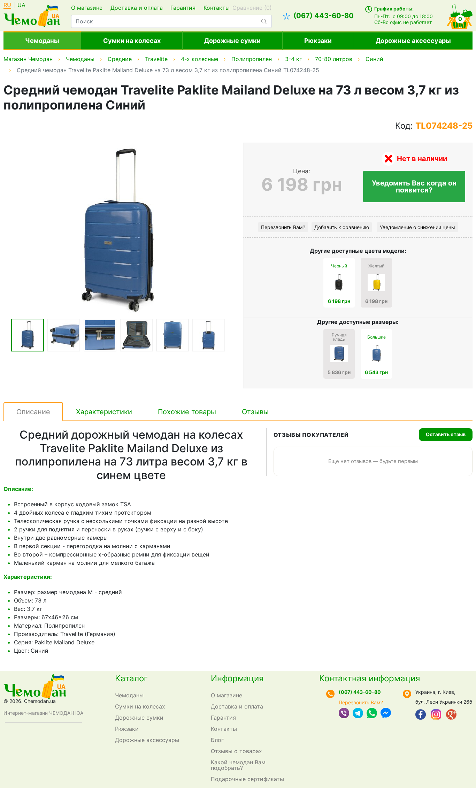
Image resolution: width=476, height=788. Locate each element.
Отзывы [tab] (255, 412)
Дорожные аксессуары (413, 40)
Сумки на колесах (132, 40)
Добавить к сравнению (341, 227)
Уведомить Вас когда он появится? (414, 186)
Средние (120, 58)
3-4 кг (293, 58)
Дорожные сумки (232, 40)
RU (7, 5)
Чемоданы (42, 40)
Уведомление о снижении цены (417, 227)
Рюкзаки (318, 40)
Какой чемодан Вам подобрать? (238, 765)
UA (21, 5)
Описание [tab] (33, 412)
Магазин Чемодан (28, 58)
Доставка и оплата (136, 7)
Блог (217, 739)
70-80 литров (333, 58)
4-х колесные (199, 58)
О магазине (86, 7)
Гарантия (182, 7)
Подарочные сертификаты (247, 778)
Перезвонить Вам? (283, 227)
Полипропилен (251, 58)
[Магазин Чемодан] (31, 15)
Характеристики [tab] (104, 412)
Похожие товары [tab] (187, 412)
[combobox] (171, 21)
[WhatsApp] (372, 714)
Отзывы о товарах (236, 751)
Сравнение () (252, 7)
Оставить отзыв (446, 434)
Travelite (156, 58)
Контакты (217, 7)
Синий (374, 58)
